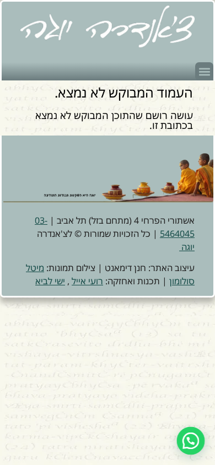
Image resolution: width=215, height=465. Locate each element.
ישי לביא (50, 281)
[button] (204, 71)
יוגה (187, 247)
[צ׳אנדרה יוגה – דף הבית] (107, 26)
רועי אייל (87, 281)
